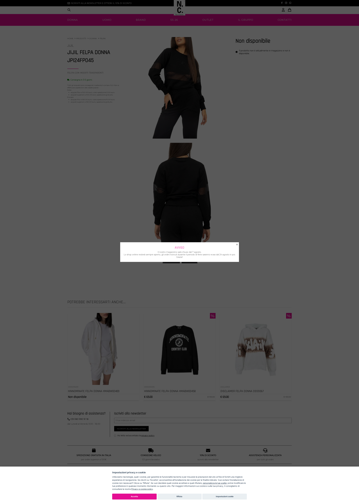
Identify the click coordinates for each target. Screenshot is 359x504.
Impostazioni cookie (224, 496)
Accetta (134, 496)
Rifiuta (179, 496)
